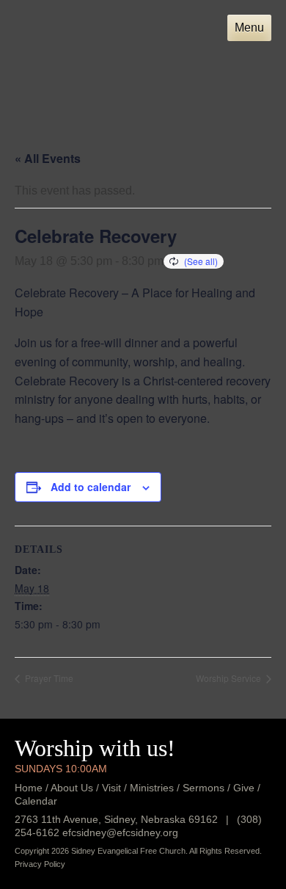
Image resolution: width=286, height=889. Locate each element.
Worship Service (229, 678)
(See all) (201, 261)
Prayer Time (48, 678)
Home (29, 788)
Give (243, 788)
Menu (249, 27)
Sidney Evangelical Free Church (86, 50)
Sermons (203, 788)
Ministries (152, 788)
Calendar (36, 801)
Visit (111, 788)
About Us (72, 788)
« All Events (48, 158)
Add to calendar (91, 486)
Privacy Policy (40, 864)
